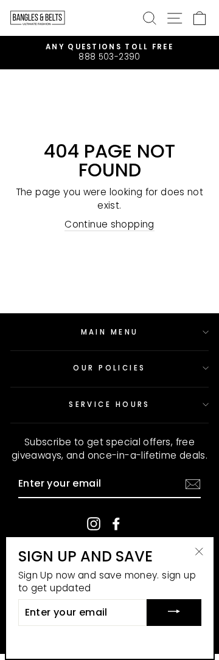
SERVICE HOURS (109, 404)
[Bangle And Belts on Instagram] (93, 523)
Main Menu (110, 332)
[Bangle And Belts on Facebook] (116, 523)
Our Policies (109, 368)
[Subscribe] (193, 484)
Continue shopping (109, 224)
